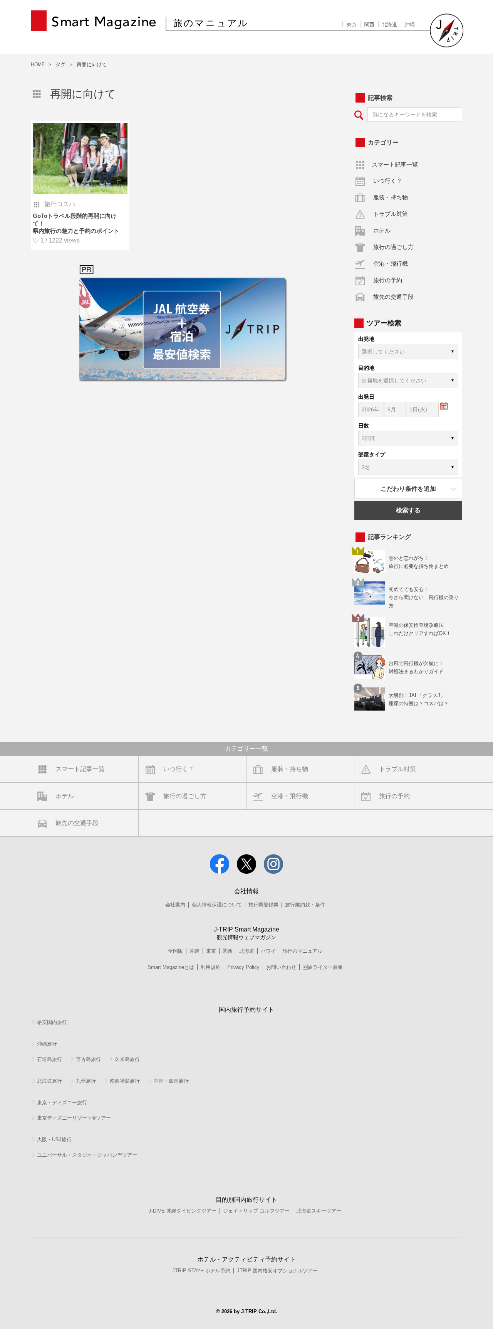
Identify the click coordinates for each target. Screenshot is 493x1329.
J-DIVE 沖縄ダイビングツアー (182, 1211)
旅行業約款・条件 (305, 905)
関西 (369, 24)
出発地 (366, 339)
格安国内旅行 (52, 1022)
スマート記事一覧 (395, 164)
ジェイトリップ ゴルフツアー (256, 1211)
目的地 (366, 368)
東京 (352, 24)
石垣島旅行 (49, 1059)
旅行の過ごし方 (393, 247)
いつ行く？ (387, 180)
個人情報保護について (217, 905)
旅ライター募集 (323, 967)
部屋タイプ (371, 454)
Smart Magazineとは (171, 967)
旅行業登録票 (263, 905)
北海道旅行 (49, 1081)
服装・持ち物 (390, 197)
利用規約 (211, 967)
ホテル (382, 230)
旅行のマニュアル (302, 951)
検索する (408, 510)
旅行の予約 (387, 280)
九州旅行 (86, 1081)
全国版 (175, 951)
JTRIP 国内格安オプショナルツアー (277, 1270)
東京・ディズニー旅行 (62, 1102)
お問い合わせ (281, 967)
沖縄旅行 (47, 1044)
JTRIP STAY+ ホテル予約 (201, 1270)
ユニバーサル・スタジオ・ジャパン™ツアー (87, 1155)
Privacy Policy (243, 967)
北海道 (389, 24)
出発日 (366, 397)
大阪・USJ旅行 (54, 1139)
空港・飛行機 (390, 263)
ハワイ (268, 951)
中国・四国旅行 (171, 1081)
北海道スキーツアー (318, 1211)
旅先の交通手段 (393, 296)
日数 (363, 426)
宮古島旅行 (88, 1059)
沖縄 (410, 24)
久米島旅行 (127, 1059)
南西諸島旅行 (125, 1081)
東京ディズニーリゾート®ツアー (74, 1118)
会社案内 (175, 905)
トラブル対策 (390, 214)
